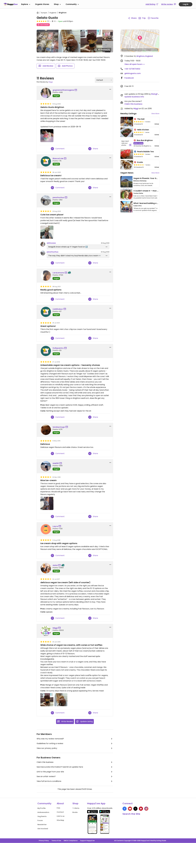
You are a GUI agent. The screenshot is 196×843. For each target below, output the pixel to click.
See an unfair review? (46, 776)
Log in (185, 4)
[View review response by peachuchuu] (42, 253)
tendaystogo (59, 427)
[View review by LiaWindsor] (45, 311)
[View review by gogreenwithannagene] (45, 92)
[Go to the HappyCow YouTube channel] (130, 809)
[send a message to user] (76, 90)
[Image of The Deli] (126, 121)
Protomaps (131, 50)
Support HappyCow (87, 841)
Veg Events (42, 816)
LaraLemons (58, 272)
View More (155, 113)
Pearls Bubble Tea (145, 151)
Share (134, 18)
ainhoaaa (51, 243)
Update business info (134, 96)
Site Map (60, 820)
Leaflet (124, 50)
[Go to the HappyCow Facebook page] (124, 809)
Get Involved (42, 828)
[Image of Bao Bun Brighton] (126, 143)
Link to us (60, 816)
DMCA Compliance (70, 841)
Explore (24, 4)
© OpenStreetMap (142, 50)
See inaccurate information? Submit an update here (60, 767)
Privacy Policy (44, 841)
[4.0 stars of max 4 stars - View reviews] (139, 122)
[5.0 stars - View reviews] (139, 154)
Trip (144, 18)
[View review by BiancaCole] (45, 161)
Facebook (129, 78)
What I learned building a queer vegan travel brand (157, 203)
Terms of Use (56, 841)
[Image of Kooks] (126, 165)
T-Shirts (75, 808)
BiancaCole (58, 158)
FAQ (58, 808)
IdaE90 (56, 463)
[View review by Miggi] (45, 630)
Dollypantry (58, 348)
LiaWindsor (58, 309)
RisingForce (156, 94)
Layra (55, 526)
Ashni (55, 565)
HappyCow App (96, 803)
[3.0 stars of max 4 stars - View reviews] (139, 165)
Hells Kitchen (143, 129)
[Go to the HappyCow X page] (135, 809)
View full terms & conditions (49, 781)
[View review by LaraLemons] (45, 275)
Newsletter (42, 824)
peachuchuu (58, 197)
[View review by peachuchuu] (45, 200)
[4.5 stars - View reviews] (41, 21)
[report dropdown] (110, 89)
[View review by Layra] (45, 529)
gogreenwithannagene (63, 90)
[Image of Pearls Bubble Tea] (126, 154)
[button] (140, 38)
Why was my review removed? (50, 738)
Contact (60, 812)
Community (71, 4)
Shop (56, 4)
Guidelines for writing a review (50, 743)
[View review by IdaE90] (45, 466)
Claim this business (45, 762)
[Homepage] (11, 4)
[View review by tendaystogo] (45, 429)
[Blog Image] (126, 181)
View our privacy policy (47, 748)
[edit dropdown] (106, 246)
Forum (40, 820)
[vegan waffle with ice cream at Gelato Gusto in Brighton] (60, 699)
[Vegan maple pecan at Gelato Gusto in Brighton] (46, 503)
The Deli (140, 119)
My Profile (41, 808)
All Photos (104, 49)
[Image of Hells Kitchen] (126, 132)
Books (75, 812)
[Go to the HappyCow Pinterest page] (141, 809)
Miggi (51, 82)
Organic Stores (42, 4)
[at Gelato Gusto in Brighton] (46, 232)
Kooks (140, 162)
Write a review (138, 143)
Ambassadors (43, 812)
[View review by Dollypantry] (45, 351)
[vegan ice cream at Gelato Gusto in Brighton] (46, 699)
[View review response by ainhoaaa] (42, 244)
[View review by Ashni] (45, 568)
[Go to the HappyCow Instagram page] (146, 809)
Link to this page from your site (50, 771)
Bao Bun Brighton (145, 140)
